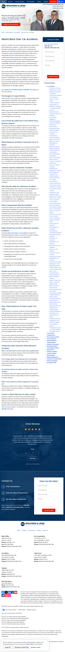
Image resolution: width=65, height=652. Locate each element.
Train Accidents (51, 342)
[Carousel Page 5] (38, 453)
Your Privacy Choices (11, 610)
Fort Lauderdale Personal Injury (15, 618)
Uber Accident (53, 201)
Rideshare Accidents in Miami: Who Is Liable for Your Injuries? (55, 197)
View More (32, 458)
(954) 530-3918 (43, 542)
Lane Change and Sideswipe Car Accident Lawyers (54, 174)
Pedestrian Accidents (53, 344)
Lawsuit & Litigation (54, 123)
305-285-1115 (28, 89)
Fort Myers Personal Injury (14, 616)
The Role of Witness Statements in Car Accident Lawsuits (54, 320)
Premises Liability (52, 351)
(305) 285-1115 (10, 542)
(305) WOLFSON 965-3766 (13, 546)
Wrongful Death (51, 362)
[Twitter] (6, 592)
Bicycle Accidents (52, 340)
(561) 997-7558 (10, 585)
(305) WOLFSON (57, 6)
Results (39, 1)
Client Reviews (32, 423)
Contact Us (53, 1)
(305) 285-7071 (10, 574)
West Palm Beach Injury (13, 624)
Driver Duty (52, 124)
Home (3, 1)
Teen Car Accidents (54, 218)
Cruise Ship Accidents (53, 348)
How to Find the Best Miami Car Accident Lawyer (55, 210)
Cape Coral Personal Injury (14, 620)
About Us (10, 1)
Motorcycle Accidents (53, 337)
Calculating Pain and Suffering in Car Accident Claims (55, 307)
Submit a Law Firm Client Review (32, 464)
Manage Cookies (31, 610)
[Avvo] (3, 595)
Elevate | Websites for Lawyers (52, 641)
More (62, 1)
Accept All (7, 647)
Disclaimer (24, 530)
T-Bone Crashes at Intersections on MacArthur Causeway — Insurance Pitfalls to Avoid (55, 106)
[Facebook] (3, 592)
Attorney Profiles (19, 1)
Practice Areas (49, 83)
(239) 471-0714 (43, 559)
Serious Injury (51, 355)
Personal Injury (30, 1)
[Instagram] (9, 595)
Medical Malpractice (52, 357)
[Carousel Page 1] (26, 453)
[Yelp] (6, 595)
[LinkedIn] (9, 592)
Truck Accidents (51, 339)
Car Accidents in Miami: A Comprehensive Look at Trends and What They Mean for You (55, 327)
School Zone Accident (55, 262)
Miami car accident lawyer (13, 89)
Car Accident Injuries (55, 203)
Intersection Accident (55, 256)
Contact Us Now (53, 40)
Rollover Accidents (54, 148)
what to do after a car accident (17, 233)
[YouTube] (15, 592)
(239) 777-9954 (10, 559)
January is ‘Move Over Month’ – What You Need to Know (55, 282)
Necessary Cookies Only (22, 647)
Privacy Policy (31, 530)
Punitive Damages (52, 360)
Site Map (38, 530)
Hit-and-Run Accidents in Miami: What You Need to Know (55, 294)
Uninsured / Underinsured (54, 359)
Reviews (46, 1)
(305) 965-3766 (58, 8)
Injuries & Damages (54, 121)
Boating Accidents (52, 346)
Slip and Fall (50, 349)
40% (7, 63)
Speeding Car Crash (54, 263)
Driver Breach (53, 126)
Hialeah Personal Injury (13, 622)
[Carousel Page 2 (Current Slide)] (29, 453)
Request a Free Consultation (10, 24)
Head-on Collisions (54, 146)
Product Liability (51, 353)
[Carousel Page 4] (35, 453)
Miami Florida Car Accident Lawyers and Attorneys (55, 113)
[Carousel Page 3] (32, 453)
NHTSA (13, 51)
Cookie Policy (21, 610)
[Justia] (12, 592)
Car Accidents (17, 32)
